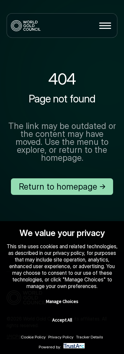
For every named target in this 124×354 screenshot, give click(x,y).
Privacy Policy (60, 336)
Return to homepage (58, 186)
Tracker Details (89, 336)
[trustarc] (74, 347)
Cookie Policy (33, 336)
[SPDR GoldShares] (26, 25)
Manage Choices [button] (62, 301)
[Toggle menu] (105, 25)
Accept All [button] (62, 320)
